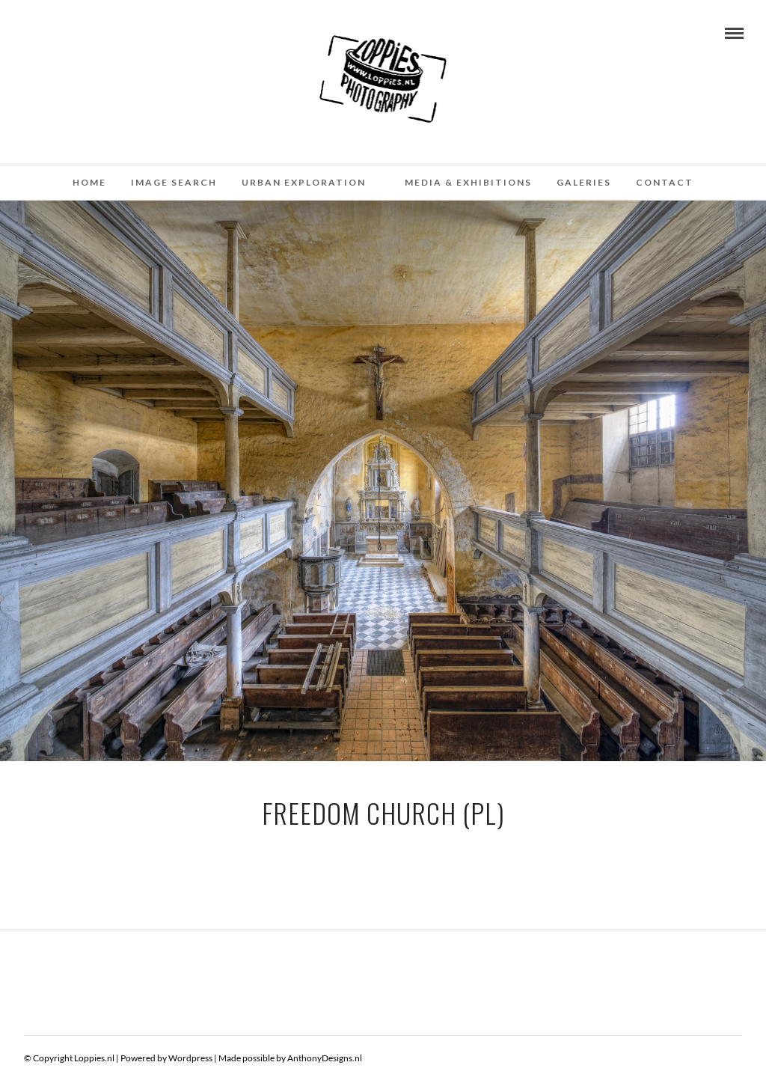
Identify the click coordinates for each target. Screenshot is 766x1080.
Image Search (174, 182)
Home (89, 182)
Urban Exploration (304, 182)
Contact (664, 182)
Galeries (584, 182)
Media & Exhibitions (468, 182)
